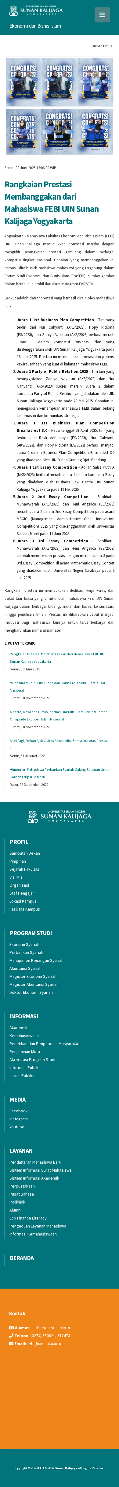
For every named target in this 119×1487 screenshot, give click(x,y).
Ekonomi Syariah (24, 944)
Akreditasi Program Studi (32, 1059)
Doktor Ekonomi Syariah (31, 992)
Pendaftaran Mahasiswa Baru (35, 1162)
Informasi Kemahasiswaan (33, 1234)
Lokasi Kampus (23, 901)
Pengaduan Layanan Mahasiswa (37, 1226)
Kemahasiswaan (24, 1035)
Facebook (18, 1111)
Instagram (18, 1119)
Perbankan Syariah (26, 952)
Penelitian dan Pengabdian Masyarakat (44, 1043)
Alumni (15, 1210)
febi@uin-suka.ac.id (45, 1343)
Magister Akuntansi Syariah (34, 984)
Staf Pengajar (21, 893)
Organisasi (19, 885)
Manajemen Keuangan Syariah (36, 960)
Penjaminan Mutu (24, 1051)
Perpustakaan (22, 1186)
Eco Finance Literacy (28, 1218)
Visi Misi (16, 877)
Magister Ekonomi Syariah (32, 976)
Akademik (18, 1027)
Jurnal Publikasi (23, 1075)
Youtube (16, 1127)
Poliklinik (17, 1202)
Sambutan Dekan (24, 853)
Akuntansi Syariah (25, 968)
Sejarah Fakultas (24, 869)
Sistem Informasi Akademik (34, 1178)
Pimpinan (17, 861)
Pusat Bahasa (21, 1194)
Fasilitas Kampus (24, 909)
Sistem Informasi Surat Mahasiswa (40, 1170)
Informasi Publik (23, 1067)
